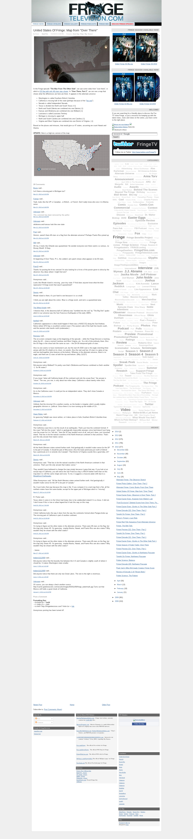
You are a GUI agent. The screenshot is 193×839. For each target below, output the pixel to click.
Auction (153, 184)
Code (129, 202)
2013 (117, 435)
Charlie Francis (151, 199)
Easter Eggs (76, 34)
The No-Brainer (135, 388)
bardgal (36, 321)
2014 (117, 432)
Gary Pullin (140, 255)
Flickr (141, 815)
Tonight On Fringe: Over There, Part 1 (130, 533)
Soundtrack (154, 362)
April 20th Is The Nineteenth (132, 182)
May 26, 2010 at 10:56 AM (41, 288)
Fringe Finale (125, 240)
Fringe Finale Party (137, 240)
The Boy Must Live (151, 376)
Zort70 (121, 791)
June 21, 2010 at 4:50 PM (41, 357)
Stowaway (118, 368)
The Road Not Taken (128, 390)
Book (140, 195)
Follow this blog (139, 724)
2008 (117, 601)
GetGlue (122, 258)
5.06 (136, 164)
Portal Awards (148, 329)
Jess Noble (116, 278)
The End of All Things (147, 380)
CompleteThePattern (139, 208)
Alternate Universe (124, 173)
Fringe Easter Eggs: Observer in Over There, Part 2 (136, 495)
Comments (40, 722)
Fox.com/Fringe (81, 745)
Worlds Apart (132, 422)
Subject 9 (141, 368)
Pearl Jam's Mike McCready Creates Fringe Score (135, 568)
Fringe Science (130, 245)
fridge (144, 234)
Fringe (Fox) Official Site (84, 771)
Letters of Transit (120, 289)
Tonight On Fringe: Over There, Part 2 (130, 514)
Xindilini (121, 788)
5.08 (145, 164)
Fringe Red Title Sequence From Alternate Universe (135, 522)
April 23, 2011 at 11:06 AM (41, 518)
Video (126, 410)
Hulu (126, 263)
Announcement (124, 179)
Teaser (128, 376)
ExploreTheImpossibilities (138, 226)
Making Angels (120, 295)
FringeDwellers (124, 250)
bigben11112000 (39, 558)
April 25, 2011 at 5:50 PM (41, 533)
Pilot (154, 326)
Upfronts (146, 407)
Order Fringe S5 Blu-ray (124, 64)
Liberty (130, 289)
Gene (148, 255)
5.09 (150, 164)
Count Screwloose (124, 757)
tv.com (120, 404)
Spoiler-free (130, 365)
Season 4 (136, 354)
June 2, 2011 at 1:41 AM (40, 566)
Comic (122, 204)
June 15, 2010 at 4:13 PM (41, 331)
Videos (134, 410)
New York (145, 305)
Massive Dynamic (139, 297)
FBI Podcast (140, 228)
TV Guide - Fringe (82, 775)
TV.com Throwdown (130, 404)
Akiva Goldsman (141, 169)
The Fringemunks (132, 386)
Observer (119, 312)
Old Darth (122, 778)
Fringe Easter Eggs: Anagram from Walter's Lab (134, 499)
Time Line (154, 397)
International (130, 268)
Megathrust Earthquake (42, 476)
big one (89, 101)
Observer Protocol (135, 312)
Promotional (145, 334)
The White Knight (39, 308)
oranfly (121, 801)
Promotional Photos (126, 337)
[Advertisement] (53, 685)
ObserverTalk (152, 313)
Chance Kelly (131, 200)
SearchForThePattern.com (84, 731)
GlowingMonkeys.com (137, 258)
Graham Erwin (119, 260)
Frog (115, 255)
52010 (117, 164)
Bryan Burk (126, 197)
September (117, 357)
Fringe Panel (133, 242)
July (119, 469)
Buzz (134, 197)
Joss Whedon (130, 284)
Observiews (125, 315)
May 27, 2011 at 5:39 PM (41, 553)
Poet (35, 232)
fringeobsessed (123, 799)
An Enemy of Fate (141, 173)
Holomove (142, 260)
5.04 (127, 164)
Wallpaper (126, 413)
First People (127, 231)
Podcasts (131, 814)
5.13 (124, 166)
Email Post (45, 34)
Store (156, 365)
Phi (124, 326)
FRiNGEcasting (138, 247)
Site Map (143, 359)
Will (34, 243)
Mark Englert (146, 295)
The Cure (154, 378)
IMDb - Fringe (81, 776)
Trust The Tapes (136, 402)
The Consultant (144, 378)
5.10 (155, 164)
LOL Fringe (124, 292)
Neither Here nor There (132, 304)
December (121, 450)
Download (139, 215)
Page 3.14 (148, 318)
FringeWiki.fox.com (82, 754)
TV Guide (152, 402)
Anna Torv (150, 176)
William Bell (145, 420)
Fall (154, 226)
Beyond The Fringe (125, 192)
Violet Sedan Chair (147, 410)
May (119, 477)
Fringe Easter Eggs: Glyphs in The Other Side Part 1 (136, 541)
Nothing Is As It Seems (137, 310)
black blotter (151, 192)
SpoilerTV (141, 365)
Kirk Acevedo (142, 284)
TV (145, 402)
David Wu (122, 762)
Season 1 (132, 351)
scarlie (135, 345)
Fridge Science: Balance (125, 560)
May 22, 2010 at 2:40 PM (41, 251)
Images (142, 262)
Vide (117, 410)
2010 (117, 447)
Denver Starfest (149, 212)
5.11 (115, 166)
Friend (150, 234)
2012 (117, 439)
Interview (145, 268)
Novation (150, 310)
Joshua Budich (138, 281)
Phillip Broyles (133, 326)
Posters (117, 331)
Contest (152, 207)
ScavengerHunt (146, 345)
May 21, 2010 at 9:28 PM (41, 216)
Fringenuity (117, 253)
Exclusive (153, 223)
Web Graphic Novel (147, 415)
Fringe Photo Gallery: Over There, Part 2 (131, 484)
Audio (117, 187)
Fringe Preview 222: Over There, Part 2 (131, 530)
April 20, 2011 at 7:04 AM (41, 505)
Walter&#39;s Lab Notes (145, 412)
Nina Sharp (140, 307)
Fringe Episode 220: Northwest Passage (131, 564)
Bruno (35, 188)
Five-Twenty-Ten (138, 231)
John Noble (144, 277)
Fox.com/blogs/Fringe (83, 750)
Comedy (150, 202)
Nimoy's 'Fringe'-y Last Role (126, 518)
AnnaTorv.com (38, 731)
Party (136, 320)
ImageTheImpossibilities (126, 265)
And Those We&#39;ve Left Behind (130, 177)
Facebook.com (81, 763)
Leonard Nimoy (149, 286)
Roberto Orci (145, 343)
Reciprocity (140, 340)
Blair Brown (120, 194)
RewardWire (132, 343)
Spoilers (143, 812)
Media (138, 300)
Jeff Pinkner (148, 274)
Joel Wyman (128, 278)
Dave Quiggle (142, 210)
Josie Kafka (122, 772)
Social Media (142, 362)
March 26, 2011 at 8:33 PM (41, 455)
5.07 (141, 164)
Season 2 (90, 34)
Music (120, 304)
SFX (156, 357)
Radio (122, 340)
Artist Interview (137, 184)
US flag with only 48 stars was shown (54, 91)
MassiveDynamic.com (124, 300)
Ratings (130, 339)
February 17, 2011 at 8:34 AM (42, 420)
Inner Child (153, 265)
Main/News (122, 812)
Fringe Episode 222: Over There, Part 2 (131, 510)
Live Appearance (142, 289)
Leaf (138, 286)
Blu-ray (133, 194)
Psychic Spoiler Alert (147, 337)
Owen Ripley (38, 414)
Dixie (120, 767)
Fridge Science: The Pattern (127, 576)
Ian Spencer (134, 263)
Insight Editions (118, 268)
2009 (117, 597)
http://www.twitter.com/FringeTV (144, 152)
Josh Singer (127, 281)
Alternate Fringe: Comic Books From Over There (134, 487)
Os (141, 318)
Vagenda (155, 407)
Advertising (126, 168)
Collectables (138, 202)
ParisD (35, 267)
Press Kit (149, 331)
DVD (123, 218)
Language (130, 286)
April (119, 581)
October (120, 458)
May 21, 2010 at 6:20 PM (41, 194)
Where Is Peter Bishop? (126, 420)
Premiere (139, 331)
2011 (117, 443)
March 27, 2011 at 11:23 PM (41, 492)
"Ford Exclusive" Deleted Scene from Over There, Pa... (137, 503)
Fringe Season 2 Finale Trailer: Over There (132, 545)
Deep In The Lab (123, 212)
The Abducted (137, 376)
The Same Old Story (146, 390)
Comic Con (133, 205)
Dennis (36, 292)
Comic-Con (146, 204)
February (120, 588)
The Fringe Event (136, 383)
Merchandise (149, 299)
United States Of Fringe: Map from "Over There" (65, 30)
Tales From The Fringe (141, 373)
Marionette (136, 295)
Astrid (147, 184)
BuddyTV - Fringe (82, 773)
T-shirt (126, 373)
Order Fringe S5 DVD (149, 64)
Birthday (141, 192)
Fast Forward (128, 228)
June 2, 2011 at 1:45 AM (40, 577)
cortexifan (122, 796)
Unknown (36, 212)
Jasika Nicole (130, 274)
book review (148, 195)
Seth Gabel (147, 357)
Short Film (135, 359)
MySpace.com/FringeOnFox (84, 758)
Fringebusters (121, 247)
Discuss (121, 215)
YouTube (136, 815)
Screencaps (149, 347)
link (73, 606)
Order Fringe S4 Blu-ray (123, 104)
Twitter (149, 404)
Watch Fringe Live (124, 415)
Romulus (36, 336)
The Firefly (125, 383)
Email (149, 218)
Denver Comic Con (137, 212)
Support (131, 371)
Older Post (106, 705)
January (120, 592)
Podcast (123, 328)
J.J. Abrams (133, 271)
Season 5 (151, 354)
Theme (137, 393)
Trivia (126, 402)
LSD (136, 292)
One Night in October (132, 318)
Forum (130, 234)
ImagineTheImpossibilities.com (85, 718)
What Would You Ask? (144, 417)
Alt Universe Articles (147, 171)
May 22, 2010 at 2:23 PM (41, 238)
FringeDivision (152, 247)
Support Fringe (145, 370)
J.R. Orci (148, 272)
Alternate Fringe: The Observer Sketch (131, 480)
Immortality (143, 265)
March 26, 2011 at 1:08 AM (41, 440)
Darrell (121, 759)
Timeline (119, 399)
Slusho (155, 359)
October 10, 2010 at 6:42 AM (42, 383)
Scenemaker (122, 348)
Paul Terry (125, 323)
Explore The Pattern (122, 226)
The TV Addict (128, 393)
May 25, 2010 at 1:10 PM (41, 262)
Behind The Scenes (145, 189)
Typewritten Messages (122, 407)
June (119, 473)
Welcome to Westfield (123, 418)
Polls (139, 328)
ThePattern (146, 393)
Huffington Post (152, 260)
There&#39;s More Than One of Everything (134, 395)
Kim (120, 775)
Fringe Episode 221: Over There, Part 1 (131, 537)
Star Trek (150, 365)
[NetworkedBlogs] (139, 720)
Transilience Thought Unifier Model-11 (141, 399)
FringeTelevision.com (146, 253)
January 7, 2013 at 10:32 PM (42, 592)
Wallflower (117, 413)
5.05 (132, 164)
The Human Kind (147, 386)
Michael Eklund (132, 302)
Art (126, 184)
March (119, 585)
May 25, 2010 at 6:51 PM (41, 275)
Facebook (129, 815)
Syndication (118, 373)
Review (121, 342)
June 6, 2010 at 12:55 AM (41, 316)
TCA (121, 376)
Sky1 (149, 359)
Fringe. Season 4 (148, 245)
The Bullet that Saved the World (125, 378)
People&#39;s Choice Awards (140, 323)
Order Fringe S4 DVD (148, 104)
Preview (130, 334)
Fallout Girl (37, 734)
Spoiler (118, 365)
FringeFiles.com (144, 250)
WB (135, 415)
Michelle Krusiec (144, 302)
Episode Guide (129, 221)
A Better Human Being (135, 166)
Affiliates (79, 782)
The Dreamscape (133, 380)
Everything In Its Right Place (137, 224)
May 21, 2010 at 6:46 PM (41, 207)
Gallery (121, 255)
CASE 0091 (89, 720)
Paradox (130, 320)
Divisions (130, 215)
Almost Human (131, 171)
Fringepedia (128, 253)
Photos (145, 325)
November (121, 454)
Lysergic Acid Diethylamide (149, 292)
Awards (134, 187)
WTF (140, 422)
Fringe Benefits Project (140, 237)
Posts (38, 719)
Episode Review (145, 220)
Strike (126, 368)
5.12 (120, 166)
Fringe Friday (150, 240)
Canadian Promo (145, 197)
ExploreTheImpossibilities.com (100, 731)
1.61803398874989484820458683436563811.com (90, 737)
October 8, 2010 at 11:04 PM (42, 370)
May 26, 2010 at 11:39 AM (41, 303)
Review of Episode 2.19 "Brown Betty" (130, 572)
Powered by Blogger (124, 823)
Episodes (119, 223)
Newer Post (37, 705)
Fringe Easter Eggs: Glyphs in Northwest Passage (135, 553)
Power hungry (128, 331)
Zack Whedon (147, 422)
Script (121, 351)
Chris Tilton (122, 202)
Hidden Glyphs (131, 260)
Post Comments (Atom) (53, 709)
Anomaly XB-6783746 (142, 179)
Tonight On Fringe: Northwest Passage (131, 556)
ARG (148, 182)
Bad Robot (127, 190)
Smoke (115, 362)
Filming (151, 228)
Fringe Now (121, 242)
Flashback (148, 231)
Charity (139, 200)
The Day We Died (119, 380)
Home (72, 705)
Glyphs (153, 257)
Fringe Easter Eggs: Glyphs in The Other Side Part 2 (136, 507)
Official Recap (139, 315)
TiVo (125, 399)
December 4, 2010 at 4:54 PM (42, 396)
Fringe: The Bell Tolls (124, 526)
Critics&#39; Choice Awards (125, 210)
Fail (150, 226)
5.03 (122, 164)
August (125, 187)
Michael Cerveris (119, 302)
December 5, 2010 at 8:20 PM (42, 409)
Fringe (82, 34)
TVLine (141, 404)
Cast (121, 199)
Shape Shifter (118, 359)
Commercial (122, 207)
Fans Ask (117, 228)
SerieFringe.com (81, 780)
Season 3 (120, 354)
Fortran (36, 199)
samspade (121, 804)
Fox (137, 233)
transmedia (118, 402)
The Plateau (147, 388)
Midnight (154, 302)
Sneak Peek (127, 362)
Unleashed (137, 407)
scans (128, 345)
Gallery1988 (130, 255)
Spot (127, 824)
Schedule (135, 348)
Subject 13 (133, 368)
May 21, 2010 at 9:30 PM (41, 227)
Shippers (127, 359)
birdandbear (122, 793)
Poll (132, 329)
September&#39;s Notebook (132, 357)
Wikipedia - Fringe (82, 778)
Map (86, 34)
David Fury (153, 210)
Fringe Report (143, 242)
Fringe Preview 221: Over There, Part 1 (131, 549)
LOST (132, 292)
